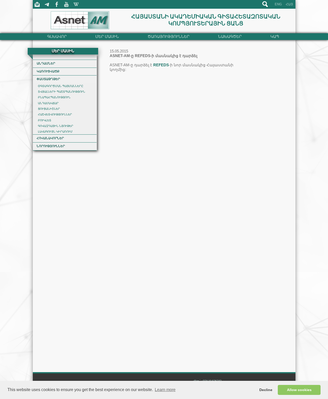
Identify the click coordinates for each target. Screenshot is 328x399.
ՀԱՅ (289, 4)
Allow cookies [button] (299, 390)
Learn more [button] (165, 389)
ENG (278, 4)
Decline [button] (265, 390)
